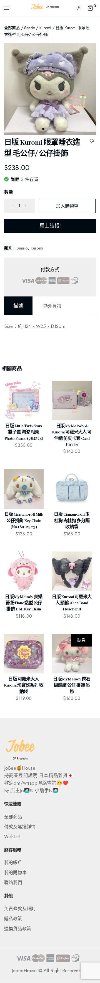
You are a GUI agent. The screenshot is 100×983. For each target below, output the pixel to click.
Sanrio (29, 28)
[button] (92, 140)
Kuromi (45, 28)
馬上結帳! (50, 225)
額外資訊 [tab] (52, 306)
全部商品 (12, 28)
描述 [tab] (18, 306)
